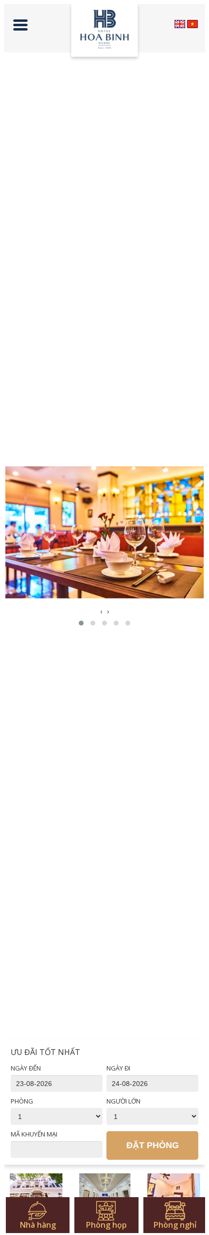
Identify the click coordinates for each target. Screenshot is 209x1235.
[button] (81, 623)
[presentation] (101, 611)
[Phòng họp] (104, 1191)
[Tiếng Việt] (192, 24)
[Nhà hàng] (36, 1191)
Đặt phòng (152, 1145)
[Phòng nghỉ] (173, 1191)
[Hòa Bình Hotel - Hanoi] (104, 33)
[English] (179, 24)
